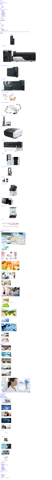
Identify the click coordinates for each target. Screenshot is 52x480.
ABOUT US (2, 466)
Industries (1, 231)
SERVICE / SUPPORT (3, 397)
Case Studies (2, 394)
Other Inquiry (2, 465)
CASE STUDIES (3, 468)
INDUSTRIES (2, 467)
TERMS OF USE (3, 475)
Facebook (2, 25)
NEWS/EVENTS (3, 469)
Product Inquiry (2, 464)
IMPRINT (2, 474)
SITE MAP (2, 476)
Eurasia (1, 1)
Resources (1, 344)
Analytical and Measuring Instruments (3, 2)
